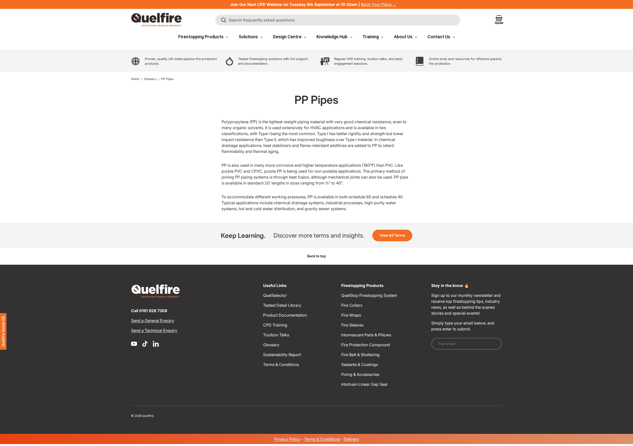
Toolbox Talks (276, 334)
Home (135, 79)
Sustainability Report (282, 354)
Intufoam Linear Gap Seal (364, 384)
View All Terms (392, 235)
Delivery (351, 439)
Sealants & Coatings (359, 364)
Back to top (316, 256)
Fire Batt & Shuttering (360, 354)
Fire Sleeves (352, 325)
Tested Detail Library (282, 305)
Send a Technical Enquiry (154, 330)
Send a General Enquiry (152, 320)
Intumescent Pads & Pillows (366, 334)
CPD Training (275, 325)
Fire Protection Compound (365, 344)
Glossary (150, 79)
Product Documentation (285, 315)
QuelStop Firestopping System (369, 295)
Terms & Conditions (281, 364)
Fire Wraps (351, 315)
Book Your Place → (378, 4)
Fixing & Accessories (360, 374)
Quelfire (148, 416)
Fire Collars (351, 305)
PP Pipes (167, 79)
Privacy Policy (287, 439)
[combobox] (337, 20)
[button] (499, 19)
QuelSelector (275, 295)
